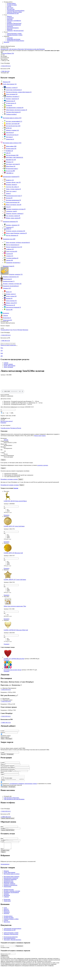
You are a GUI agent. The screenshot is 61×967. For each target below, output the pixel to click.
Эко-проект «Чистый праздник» (12, 939)
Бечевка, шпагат (11, 294)
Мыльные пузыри (8, 266)
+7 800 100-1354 (5, 71)
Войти (2, 738)
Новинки (6, 82)
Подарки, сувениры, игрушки (12, 283)
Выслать (3, 754)
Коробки (9, 298)
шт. (3, 413)
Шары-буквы (10, 166)
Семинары (10, 37)
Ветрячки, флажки (11, 184)
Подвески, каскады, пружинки (15, 231)
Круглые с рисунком (12, 123)
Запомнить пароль (6, 735)
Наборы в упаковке (12, 130)
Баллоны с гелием (11, 87)
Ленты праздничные (12, 202)
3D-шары (9, 162)
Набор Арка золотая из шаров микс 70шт (15, 606)
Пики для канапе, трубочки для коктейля (18, 242)
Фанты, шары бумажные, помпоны (16, 233)
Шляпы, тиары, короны (13, 218)
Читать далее (37, 435)
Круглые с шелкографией (14, 121)
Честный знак (10, 9)
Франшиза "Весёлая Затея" (14, 23)
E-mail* (3, 762)
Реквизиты (10, 26)
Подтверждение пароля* (7, 765)
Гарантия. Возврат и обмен (11, 919)
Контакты (6, 42)
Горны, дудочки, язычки (13, 189)
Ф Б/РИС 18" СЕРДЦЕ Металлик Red (14, 658)
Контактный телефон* (7, 770)
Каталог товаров (8, 364)
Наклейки (7, 228)
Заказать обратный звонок (7, 818)
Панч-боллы (10, 132)
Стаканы (9, 256)
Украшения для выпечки (13, 262)
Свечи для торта (11, 251)
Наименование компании (7, 769)
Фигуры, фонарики (12, 235)
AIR (8, 153)
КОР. (8, 511)
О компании (10, 17)
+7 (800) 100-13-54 (6, 722)
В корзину (3, 422)
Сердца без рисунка (12, 134)
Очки (8, 207)
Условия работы (11, 3)
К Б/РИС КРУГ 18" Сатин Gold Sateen (14, 526)
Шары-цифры (11, 146)
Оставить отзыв (5, 850)
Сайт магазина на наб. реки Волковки (34, 49)
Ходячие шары (11, 148)
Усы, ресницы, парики (13, 215)
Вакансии (9, 29)
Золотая (6, 439)
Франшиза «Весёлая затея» (11, 934)
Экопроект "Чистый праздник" (15, 30)
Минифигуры (11, 159)
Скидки (9, 6)
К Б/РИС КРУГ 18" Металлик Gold (13, 553)
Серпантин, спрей (11, 211)
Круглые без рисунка (13, 126)
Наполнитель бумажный (13, 307)
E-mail (2, 730)
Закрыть (3, 459)
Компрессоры (10, 101)
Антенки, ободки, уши (13, 182)
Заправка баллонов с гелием (14, 35)
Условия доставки (12, 4)
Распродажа (7, 317)
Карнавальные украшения (11, 176)
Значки (8, 193)
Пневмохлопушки (8, 281)
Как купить (10, 7)
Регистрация (9, 738)
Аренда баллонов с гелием (14, 33)
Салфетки (10, 249)
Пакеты (9, 309)
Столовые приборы (12, 258)
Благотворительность (13, 27)
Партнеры (9, 19)
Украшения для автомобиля (11, 286)
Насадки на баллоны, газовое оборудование (18, 92)
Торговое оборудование (13, 112)
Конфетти (10, 180)
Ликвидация (7, 320)
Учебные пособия (11, 114)
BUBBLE (9, 150)
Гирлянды (10, 227)
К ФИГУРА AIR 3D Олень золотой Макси (15, 501)
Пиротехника (7, 279)
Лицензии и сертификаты (14, 20)
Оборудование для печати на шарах (16, 110)
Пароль (3, 732)
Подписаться (19, 946)
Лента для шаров (11, 94)
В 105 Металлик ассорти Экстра (12, 669)
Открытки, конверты (15, 274)
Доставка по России (15, 428)
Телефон (3, 828)
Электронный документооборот (15, 10)
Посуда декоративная (12, 244)
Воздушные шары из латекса (12, 118)
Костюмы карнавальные (13, 200)
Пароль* (3, 764)
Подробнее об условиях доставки (10, 485)
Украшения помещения (10, 221)
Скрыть (43, 435)
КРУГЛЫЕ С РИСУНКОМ (14, 157)
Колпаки (9, 198)
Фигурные (9, 137)
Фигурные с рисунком (13, 164)
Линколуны (10, 139)
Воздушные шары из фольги (12, 142)
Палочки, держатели (12, 98)
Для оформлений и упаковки (14, 107)
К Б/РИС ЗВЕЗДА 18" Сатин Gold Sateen (15, 579)
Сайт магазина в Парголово (16, 49)
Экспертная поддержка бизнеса (15, 40)
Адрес (2, 774)
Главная (6, 362)
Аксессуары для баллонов (14, 89)
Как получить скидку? (7, 421)
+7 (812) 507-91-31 (6, 716)
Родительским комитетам (14, 25)
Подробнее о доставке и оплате (9, 479)
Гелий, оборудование (9, 84)
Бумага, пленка (11, 296)
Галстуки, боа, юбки (12, 186)
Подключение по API (13, 13)
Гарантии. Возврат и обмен (14, 12)
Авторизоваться (5, 864)
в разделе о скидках (42, 465)
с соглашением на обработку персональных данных (23, 783)
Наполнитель (10, 305)
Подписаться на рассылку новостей (12, 785)
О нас (11, 329)
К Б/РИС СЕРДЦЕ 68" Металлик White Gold (16, 630)
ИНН (2, 772)
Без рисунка (10, 170)
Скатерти (9, 253)
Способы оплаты (5, 428)
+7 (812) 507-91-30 (6, 701)
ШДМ (9, 128)
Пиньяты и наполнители (11, 276)
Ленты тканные (11, 300)
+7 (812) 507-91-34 (6, 689)
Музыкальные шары (12, 168)
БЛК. (12, 413)
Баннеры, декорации (12, 225)
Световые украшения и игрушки (15, 209)
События (5, 315)
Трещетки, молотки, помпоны (14, 213)
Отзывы (9, 22)
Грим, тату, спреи (11, 191)
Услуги (15, 329)
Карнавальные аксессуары (14, 195)
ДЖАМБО (9, 173)
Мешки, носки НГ (11, 303)
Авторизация (10, 754)
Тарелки (9, 260)
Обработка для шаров (12, 96)
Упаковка (7, 288)
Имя (2, 826)
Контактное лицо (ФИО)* (8, 767)
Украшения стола (9, 239)
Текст (2, 848)
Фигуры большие (12, 155)
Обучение (19, 329)
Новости (9, 16)
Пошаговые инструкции (13, 39)
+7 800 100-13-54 (5, 340)
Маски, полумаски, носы (13, 204)
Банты (9, 291)
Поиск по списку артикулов (8, 345)
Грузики (9, 105)
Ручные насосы (11, 103)
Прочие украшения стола (14, 247)
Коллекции (6, 313)
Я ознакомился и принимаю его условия (26, 783)
